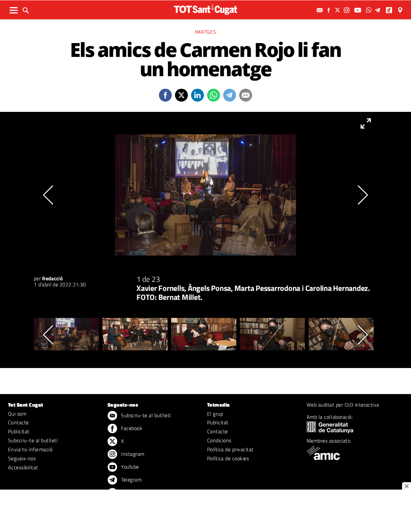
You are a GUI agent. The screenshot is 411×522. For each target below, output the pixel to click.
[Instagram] (347, 10)
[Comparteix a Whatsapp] (213, 95)
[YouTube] (358, 10)
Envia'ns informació (30, 449)
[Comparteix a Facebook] (165, 95)
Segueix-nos (22, 458)
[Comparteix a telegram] (229, 95)
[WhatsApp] (369, 10)
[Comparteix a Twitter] (181, 95)
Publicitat (19, 431)
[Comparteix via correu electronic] (245, 95)
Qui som (17, 414)
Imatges (205, 32)
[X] (338, 10)
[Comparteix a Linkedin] (197, 95)
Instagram (132, 454)
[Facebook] (329, 10)
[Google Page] (401, 10)
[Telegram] (378, 10)
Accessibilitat (23, 467)
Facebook (131, 428)
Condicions (219, 440)
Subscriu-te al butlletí (32, 440)
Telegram (131, 479)
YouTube (129, 467)
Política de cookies (228, 458)
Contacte (18, 422)
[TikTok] (390, 10)
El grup (215, 414)
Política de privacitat (230, 449)
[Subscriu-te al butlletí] (320, 10)
